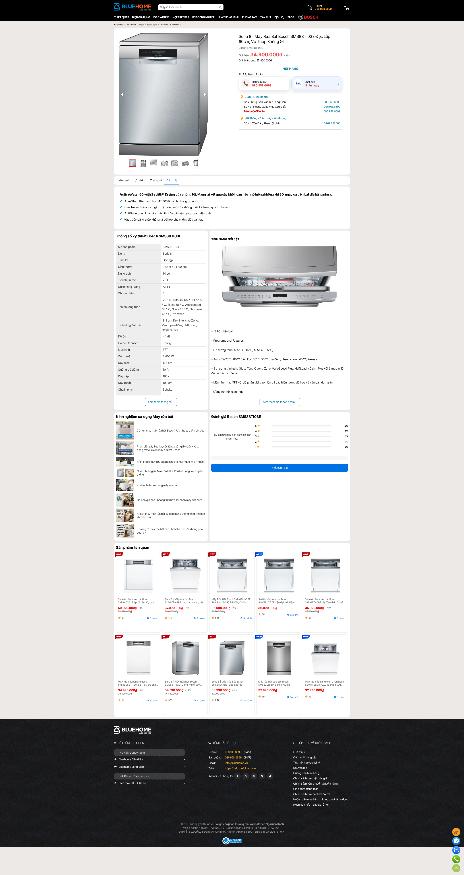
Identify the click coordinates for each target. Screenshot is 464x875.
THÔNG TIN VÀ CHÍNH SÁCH (313, 743)
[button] (205, 36)
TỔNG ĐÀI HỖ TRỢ (224, 743)
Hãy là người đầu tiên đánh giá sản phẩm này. (232, 436)
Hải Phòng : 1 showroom (134, 776)
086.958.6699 (332, 102)
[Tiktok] (270, 776)
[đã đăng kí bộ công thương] (232, 843)
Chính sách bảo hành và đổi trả (311, 794)
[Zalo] (456, 850)
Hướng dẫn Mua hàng (306, 773)
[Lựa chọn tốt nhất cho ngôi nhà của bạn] (132, 7)
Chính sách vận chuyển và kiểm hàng (315, 783)
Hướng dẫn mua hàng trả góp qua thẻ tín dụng (321, 799)
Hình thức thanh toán (305, 789)
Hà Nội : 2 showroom (132, 752)
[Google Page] (246, 776)
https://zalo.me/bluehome (240, 768)
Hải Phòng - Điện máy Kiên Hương (266, 118)
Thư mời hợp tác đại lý (306, 762)
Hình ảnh (124, 180)
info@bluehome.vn (236, 763)
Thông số (156, 180)
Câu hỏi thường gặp (305, 757)
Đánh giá (172, 180)
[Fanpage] (237, 776)
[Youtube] (254, 776)
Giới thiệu (299, 752)
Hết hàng (290, 69)
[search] (220, 7)
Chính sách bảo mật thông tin (310, 778)
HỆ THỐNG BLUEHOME (132, 743)
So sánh (154, 618)
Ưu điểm (139, 180)
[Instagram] (262, 776)
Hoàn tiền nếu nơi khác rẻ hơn (311, 804)
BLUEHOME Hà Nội (256, 97)
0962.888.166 (332, 123)
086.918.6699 (332, 106)
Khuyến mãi (300, 768)
